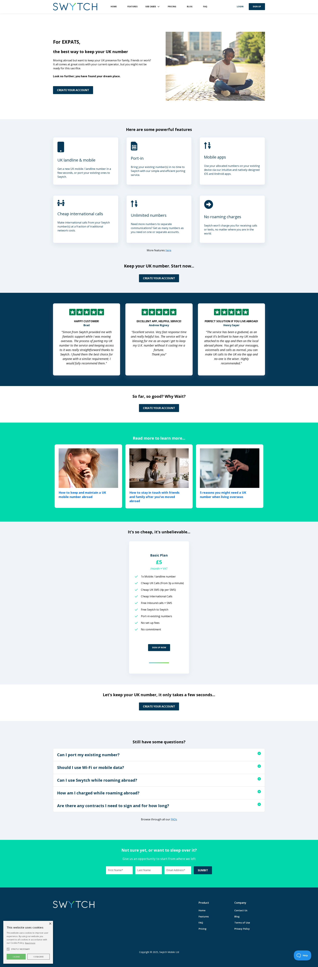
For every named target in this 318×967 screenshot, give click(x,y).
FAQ (205, 6)
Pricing (202, 928)
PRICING (172, 6)
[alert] (28, 942)
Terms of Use (242, 922)
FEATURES (132, 6)
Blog (236, 916)
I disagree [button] (38, 956)
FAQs (174, 819)
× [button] (50, 924)
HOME (114, 6)
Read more (30, 943)
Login (240, 6)
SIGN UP (257, 6)
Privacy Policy (242, 928)
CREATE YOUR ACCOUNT (73, 90)
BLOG (189, 6)
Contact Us (240, 910)
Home (202, 910)
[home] (75, 7)
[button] (152, 6)
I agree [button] (16, 956)
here (168, 250)
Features (204, 916)
